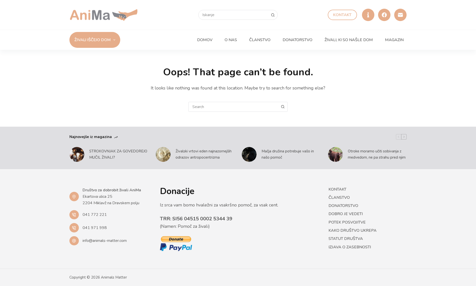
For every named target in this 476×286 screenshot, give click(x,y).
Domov (204, 40)
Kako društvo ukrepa (352, 230)
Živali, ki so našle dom (349, 40)
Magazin (394, 40)
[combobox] (233, 107)
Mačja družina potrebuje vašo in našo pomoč (288, 154)
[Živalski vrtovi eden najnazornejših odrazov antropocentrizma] (163, 154)
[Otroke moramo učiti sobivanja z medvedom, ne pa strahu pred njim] (335, 154)
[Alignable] (368, 15)
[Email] (400, 15)
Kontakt (342, 15)
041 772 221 (95, 214)
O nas (231, 40)
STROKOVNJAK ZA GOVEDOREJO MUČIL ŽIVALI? (118, 154)
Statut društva (345, 238)
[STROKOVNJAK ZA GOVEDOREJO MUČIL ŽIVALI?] (76, 154)
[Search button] (272, 15)
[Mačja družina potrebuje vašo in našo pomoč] (249, 154)
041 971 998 (95, 227)
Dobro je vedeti (345, 214)
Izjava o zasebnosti (349, 247)
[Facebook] (384, 15)
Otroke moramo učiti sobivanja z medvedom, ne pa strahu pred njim (377, 154)
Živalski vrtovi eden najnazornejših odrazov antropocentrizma (204, 154)
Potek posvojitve (347, 222)
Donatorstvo (297, 40)
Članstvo (259, 40)
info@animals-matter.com (105, 240)
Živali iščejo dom (92, 40)
